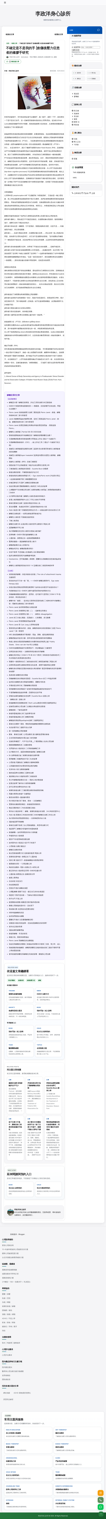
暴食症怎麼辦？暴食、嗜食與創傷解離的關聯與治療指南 (29, 724)
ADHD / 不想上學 (8, 1318)
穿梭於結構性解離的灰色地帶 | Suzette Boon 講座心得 (29, 696)
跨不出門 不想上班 (16, 899)
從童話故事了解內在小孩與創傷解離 (22, 783)
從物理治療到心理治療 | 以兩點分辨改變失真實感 (27, 706)
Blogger (22, 1234)
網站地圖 (6, 1393)
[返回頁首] (101, 1514)
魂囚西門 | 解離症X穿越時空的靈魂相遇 (23, 829)
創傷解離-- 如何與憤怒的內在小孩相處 (23, 832)
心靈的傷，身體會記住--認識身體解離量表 (24, 538)
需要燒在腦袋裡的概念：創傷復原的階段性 (24, 804)
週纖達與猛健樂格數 (9, 1270)
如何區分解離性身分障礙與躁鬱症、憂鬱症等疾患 (27, 682)
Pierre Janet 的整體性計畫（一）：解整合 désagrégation (30, 614)
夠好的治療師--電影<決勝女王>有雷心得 (24, 867)
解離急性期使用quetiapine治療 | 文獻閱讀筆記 (26, 720)
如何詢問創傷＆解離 (16, 916)
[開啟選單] (5, 2)
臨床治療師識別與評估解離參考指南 (22, 556)
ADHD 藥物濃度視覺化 (22, 1393)
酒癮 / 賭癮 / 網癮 (8, 1314)
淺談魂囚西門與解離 (16, 822)
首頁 (7, 43)
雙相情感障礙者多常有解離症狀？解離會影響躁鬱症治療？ (30, 435)
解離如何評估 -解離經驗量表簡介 (21, 548)
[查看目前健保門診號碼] (101, 1493)
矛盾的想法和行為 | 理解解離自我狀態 (23, 685)
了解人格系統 (14, 521)
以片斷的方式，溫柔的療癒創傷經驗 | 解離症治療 (27, 752)
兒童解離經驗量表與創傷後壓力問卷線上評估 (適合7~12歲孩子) (32, 439)
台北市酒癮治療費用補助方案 (13, 1257)
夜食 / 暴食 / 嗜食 (8, 1322)
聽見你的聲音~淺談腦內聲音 (19, 797)
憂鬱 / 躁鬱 (6, 1294)
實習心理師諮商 (8, 1245)
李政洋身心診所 (53, 13)
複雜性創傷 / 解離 (8, 1306)
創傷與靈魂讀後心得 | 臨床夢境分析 (22, 713)
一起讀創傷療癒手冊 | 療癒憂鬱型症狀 (23, 479)
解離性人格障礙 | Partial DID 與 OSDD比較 (25, 432)
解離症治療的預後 (15, 850)
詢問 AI (75, 50)
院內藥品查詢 (7, 1367)
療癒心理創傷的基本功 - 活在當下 (21, 906)
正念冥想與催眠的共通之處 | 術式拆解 (23, 738)
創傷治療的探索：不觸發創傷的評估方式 (24, 472)
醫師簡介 (29, 1215)
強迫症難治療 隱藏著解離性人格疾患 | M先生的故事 (28, 486)
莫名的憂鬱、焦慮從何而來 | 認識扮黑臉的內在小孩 (28, 507)
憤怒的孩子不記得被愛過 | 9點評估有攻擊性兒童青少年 (29, 465)
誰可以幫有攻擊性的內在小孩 (19, 787)
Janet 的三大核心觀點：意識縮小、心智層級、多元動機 (29, 618)
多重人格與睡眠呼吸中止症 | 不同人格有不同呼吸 (27, 500)
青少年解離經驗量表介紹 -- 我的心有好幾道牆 (26, 780)
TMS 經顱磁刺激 (79, 172)
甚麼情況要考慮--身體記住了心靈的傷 (23, 857)
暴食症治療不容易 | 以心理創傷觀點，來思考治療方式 (29, 825)
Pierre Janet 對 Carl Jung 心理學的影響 (24, 625)
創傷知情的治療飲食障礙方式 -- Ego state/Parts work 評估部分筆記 (34, 476)
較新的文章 (10, 34)
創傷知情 (40, 57)
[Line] (98, 30)
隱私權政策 (6, 1379)
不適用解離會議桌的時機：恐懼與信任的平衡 (25, 692)
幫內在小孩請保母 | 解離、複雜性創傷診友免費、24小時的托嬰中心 (34, 811)
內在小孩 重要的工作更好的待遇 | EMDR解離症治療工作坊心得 (32, 815)
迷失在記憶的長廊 (15, 927)
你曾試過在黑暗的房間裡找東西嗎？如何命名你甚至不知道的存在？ (34, 587)
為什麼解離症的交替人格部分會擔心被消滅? (25, 531)
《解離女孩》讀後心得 (17, 699)
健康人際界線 (14, 878)
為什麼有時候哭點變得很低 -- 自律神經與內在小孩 (27, 818)
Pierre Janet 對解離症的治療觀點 (21, 940)
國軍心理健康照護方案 (10, 1253)
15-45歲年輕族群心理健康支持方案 (15, 1249)
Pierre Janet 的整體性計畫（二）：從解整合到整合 (28, 611)
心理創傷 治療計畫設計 (17, 846)
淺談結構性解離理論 (16, 930)
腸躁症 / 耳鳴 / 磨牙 (9, 1326)
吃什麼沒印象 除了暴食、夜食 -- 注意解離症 (25, 801)
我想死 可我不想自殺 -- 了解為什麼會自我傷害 (26, 895)
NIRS (75, 178)
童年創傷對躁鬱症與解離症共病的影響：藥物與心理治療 (29, 954)
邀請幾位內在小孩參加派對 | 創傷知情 (23, 776)
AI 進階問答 (76, 47)
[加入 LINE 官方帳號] (101, 1507)
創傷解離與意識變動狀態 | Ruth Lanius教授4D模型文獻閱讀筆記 (33, 703)
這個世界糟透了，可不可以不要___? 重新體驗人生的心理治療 (31, 741)
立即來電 (77, 193)
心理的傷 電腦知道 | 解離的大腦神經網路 (24, 762)
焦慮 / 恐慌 (6, 1298)
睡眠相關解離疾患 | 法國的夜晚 (20, 745)
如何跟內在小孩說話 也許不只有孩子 (22, 843)
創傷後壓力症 (48, 57)
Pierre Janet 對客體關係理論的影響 (22, 621)
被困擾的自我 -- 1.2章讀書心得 (20, 864)
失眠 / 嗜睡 (6, 1302)
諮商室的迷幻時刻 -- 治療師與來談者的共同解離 (27, 651)
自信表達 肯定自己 (16, 881)
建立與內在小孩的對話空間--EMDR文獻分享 (25, 871)
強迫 (3, 1330)
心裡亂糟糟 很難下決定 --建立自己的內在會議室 (27, 892)
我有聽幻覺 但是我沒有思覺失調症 (21, 909)
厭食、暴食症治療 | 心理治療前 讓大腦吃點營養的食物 (29, 734)
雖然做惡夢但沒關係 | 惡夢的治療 (21, 773)
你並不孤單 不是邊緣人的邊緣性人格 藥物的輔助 (27, 552)
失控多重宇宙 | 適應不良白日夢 (20, 727)
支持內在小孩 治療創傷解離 (19, 769)
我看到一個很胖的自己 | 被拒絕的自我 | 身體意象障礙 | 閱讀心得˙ (33, 661)
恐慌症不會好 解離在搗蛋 (18, 888)
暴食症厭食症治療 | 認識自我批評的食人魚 (24, 503)
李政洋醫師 (33, 57)
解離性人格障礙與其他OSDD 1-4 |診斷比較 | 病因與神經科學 (31, 565)
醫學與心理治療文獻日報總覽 (13, 1371)
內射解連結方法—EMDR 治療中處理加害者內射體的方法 (30, 591)
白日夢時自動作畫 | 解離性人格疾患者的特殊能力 (27, 496)
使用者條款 (6, 1375)
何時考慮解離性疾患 (16, 913)
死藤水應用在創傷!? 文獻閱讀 (20, 794)
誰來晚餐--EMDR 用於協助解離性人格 (23, 535)
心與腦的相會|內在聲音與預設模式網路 (23, 766)
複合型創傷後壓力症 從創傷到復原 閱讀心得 (25, 853)
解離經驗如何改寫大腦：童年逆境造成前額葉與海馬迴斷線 (30, 638)
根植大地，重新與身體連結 (19, 937)
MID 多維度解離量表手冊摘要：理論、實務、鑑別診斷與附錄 (31, 635)
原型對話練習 (8, 1399)
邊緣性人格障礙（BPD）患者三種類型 (23, 462)
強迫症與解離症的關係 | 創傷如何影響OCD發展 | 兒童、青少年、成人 (34, 944)
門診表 (86, 193)
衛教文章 (14, 43)
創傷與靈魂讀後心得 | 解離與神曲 (21, 717)
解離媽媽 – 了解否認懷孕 (18, 710)
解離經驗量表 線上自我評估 (19, 545)
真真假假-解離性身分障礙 (18, 675)
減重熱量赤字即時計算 (10, 1274)
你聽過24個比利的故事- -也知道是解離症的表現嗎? (28, 923)
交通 (93, 193)
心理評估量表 (7, 1355)
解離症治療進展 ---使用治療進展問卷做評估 (25, 514)
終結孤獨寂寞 (14, 885)
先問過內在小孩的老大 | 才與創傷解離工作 (24, 748)
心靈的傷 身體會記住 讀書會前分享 (22, 874)
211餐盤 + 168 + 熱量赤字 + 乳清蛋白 (16, 1282)
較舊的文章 (59, 34)
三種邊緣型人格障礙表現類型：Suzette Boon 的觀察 (28, 469)
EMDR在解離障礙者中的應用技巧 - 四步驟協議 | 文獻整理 (30, 648)
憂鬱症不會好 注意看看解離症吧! (21, 920)
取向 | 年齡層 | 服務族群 (11, 1343)
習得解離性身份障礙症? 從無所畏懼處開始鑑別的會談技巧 (30, 689)
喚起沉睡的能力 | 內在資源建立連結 (22, 808)
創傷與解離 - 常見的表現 (18, 934)
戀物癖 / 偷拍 (7, 1310)
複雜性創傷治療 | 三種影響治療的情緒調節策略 (26, 790)
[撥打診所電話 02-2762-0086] (101, 1500)
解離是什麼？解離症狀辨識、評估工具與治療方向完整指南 (30, 402)
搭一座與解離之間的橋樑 (18, 731)
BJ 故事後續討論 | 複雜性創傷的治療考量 (24, 755)
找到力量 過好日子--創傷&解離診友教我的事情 (26, 860)
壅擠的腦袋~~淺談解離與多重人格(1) (22, 541)
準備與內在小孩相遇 (16, 836)
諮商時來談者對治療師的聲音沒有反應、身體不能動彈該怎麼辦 (32, 665)
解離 (55, 57)
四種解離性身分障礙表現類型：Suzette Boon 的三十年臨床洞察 (32, 678)
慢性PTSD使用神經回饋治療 (19, 839)
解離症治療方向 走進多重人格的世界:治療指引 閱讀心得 (29, 524)
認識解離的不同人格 (16, 527)
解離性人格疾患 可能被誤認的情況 (21, 517)
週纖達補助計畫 (8, 1278)
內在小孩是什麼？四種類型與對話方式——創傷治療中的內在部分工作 (34, 510)
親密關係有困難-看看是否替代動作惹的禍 (24, 902)
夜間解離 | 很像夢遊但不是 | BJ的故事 (23, 759)
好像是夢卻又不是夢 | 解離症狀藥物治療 (24, 483)
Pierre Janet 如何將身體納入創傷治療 (23, 607)
